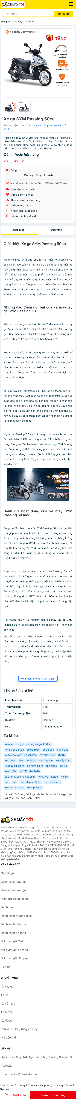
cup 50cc (48, 749)
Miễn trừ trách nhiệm (15, 898)
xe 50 (64, 776)
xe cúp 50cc (34, 787)
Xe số (4, 995)
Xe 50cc (29, 21)
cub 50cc (62, 749)
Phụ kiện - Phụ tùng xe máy (19, 1029)
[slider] (10, 107)
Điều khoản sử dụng (14, 890)
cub (7, 782)
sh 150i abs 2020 (30, 771)
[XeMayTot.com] (17, 4)
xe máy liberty (52, 782)
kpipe (54, 776)
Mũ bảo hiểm (9, 1037)
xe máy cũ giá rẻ (14, 765)
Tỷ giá (23, 1085)
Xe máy (18, 21)
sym (14, 782)
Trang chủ (6, 21)
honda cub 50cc (14, 749)
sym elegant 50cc (30, 782)
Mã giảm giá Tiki (12, 941)
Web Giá (69, 1085)
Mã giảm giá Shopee (14, 958)
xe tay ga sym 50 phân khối (21, 754)
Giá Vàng (58, 1085)
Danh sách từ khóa (13, 933)
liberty (61, 754)
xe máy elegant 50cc (38, 744)
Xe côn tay (8, 1003)
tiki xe (63, 765)
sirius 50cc (33, 749)
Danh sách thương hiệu (16, 915)
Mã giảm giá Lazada (14, 950)
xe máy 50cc (63, 760)
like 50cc (51, 765)
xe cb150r (11, 771)
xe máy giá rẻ (35, 765)
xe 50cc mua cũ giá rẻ (40, 760)
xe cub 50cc (47, 754)
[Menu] (71, 4)
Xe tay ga (7, 986)
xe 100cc (10, 760)
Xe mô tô (7, 1012)
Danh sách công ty (13, 924)
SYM (21, 125)
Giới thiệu (19, 230)
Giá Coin (5, 1088)
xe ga (19, 744)
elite (21, 760)
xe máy (9, 744)
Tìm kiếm (63, 13)
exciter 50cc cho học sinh (20, 776)
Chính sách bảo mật (14, 881)
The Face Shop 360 (39, 1085)
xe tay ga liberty (14, 787)
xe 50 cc (43, 776)
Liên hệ (5, 967)
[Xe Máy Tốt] (18, 819)
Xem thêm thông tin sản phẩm (38, 678)
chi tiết (56, 230)
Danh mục (7, 907)
